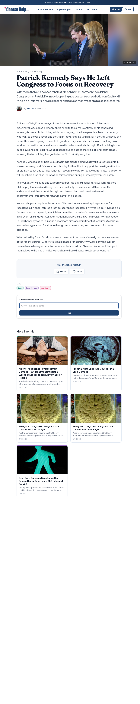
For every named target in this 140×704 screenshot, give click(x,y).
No (79, 271)
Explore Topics (64, 9)
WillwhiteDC (130, 62)
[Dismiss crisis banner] (135, 2)
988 (64, 2)
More (77, 9)
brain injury (45, 288)
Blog (27, 71)
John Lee (30, 108)
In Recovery (37, 71)
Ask (129, 9)
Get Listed (92, 9)
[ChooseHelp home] (16, 9)
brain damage (31, 288)
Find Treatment (45, 9)
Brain (20, 288)
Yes (63, 271)
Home (19, 71)
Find (117, 9)
